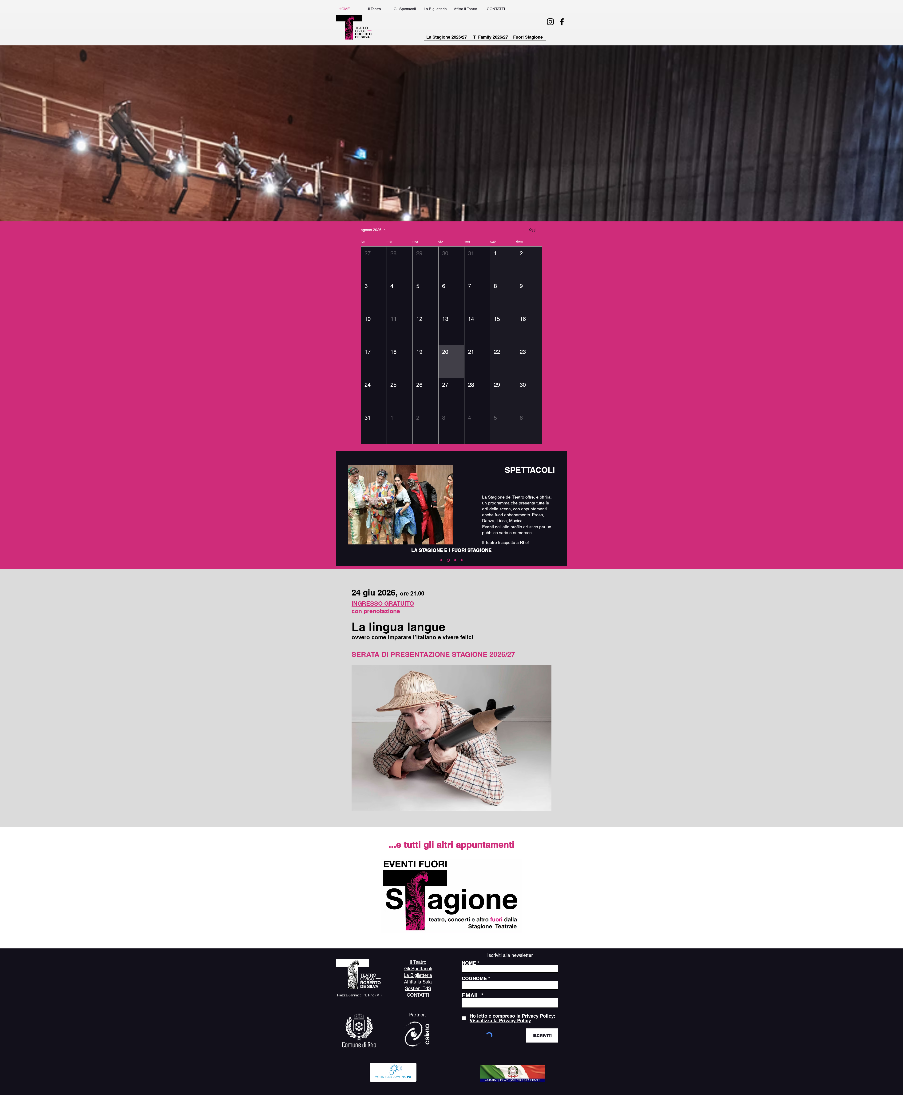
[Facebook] (561, 21)
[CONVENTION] (454, 560)
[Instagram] (550, 21)
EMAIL (470, 995)
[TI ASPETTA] (441, 560)
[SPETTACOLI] (448, 560)
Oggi (532, 230)
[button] (374, 263)
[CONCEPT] (461, 560)
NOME (469, 963)
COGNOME (474, 978)
